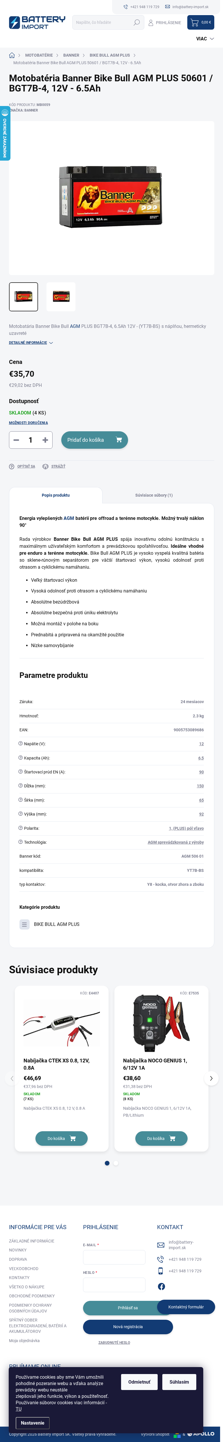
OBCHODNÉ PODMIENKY (32, 1296)
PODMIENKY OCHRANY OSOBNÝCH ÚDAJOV (30, 1308)
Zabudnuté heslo (114, 1343)
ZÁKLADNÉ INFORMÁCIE (31, 1241)
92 (201, 814)
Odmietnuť (139, 1382)
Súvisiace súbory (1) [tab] (154, 495)
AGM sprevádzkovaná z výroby (176, 842)
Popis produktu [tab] (56, 495)
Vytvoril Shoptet (155, 1434)
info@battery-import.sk (181, 1245)
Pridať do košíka (85, 440)
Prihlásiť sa (128, 1307)
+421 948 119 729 (185, 1259)
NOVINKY (17, 1250)
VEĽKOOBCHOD (23, 1268)
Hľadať (137, 22)
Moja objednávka (24, 1340)
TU (18, 1409)
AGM (75, 326)
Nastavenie (32, 1423)
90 (201, 772)
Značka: (23, 110)
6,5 (201, 758)
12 (201, 743)
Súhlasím (179, 1382)
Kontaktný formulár (186, 1307)
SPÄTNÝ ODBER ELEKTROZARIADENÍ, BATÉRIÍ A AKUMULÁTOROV (37, 1326)
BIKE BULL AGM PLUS (57, 924)
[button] (107, 1163)
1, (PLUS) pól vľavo (186, 828)
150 (200, 786)
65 (201, 800)
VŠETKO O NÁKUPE (26, 1287)
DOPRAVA (18, 1259)
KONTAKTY (19, 1277)
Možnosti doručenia (28, 423)
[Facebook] (161, 1285)
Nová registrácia (128, 1326)
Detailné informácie (28, 343)
